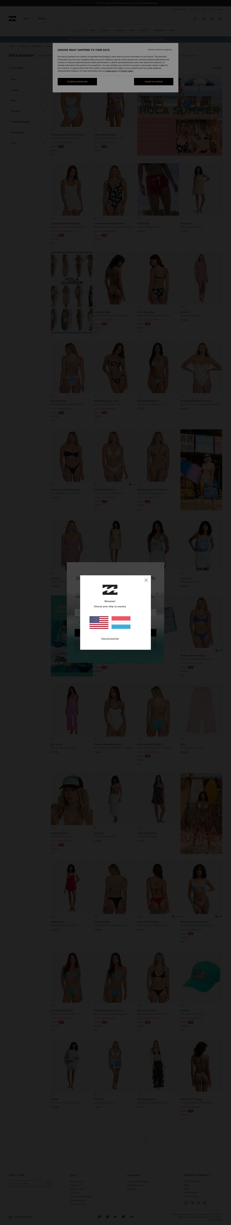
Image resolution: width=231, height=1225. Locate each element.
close (146, 580)
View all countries (110, 638)
